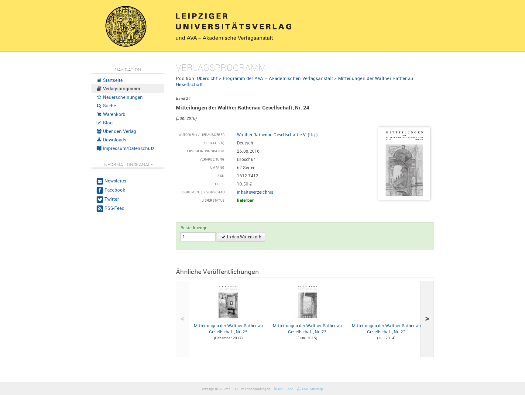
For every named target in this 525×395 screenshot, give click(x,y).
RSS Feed (285, 388)
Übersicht (207, 78)
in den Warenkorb (243, 237)
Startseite (112, 80)
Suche (109, 105)
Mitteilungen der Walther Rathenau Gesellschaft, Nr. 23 (307, 328)
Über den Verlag (119, 131)
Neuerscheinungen (122, 97)
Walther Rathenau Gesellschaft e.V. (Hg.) (277, 134)
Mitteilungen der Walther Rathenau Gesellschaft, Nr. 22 (386, 328)
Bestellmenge (193, 227)
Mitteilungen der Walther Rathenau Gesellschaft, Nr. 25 (228, 328)
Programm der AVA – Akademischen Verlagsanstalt (278, 78)
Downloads (114, 140)
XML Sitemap (311, 388)
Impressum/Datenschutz (128, 148)
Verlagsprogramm (121, 88)
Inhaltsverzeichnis (255, 192)
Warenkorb (113, 114)
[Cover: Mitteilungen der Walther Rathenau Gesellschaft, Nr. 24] (404, 163)
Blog (107, 123)
